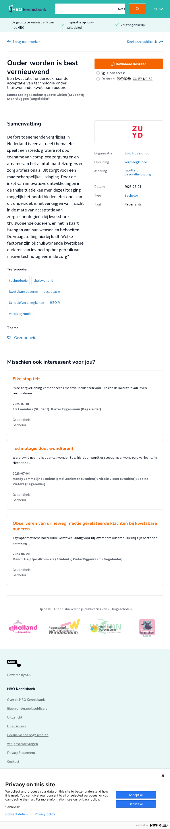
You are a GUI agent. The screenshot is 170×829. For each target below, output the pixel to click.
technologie (18, 280)
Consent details (16, 814)
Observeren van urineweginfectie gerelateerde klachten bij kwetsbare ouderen (85, 526)
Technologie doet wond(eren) (43, 448)
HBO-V (55, 302)
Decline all (136, 804)
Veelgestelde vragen (22, 744)
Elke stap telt (26, 379)
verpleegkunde (20, 313)
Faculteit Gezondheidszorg (137, 172)
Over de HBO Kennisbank (26, 699)
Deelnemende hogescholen (27, 735)
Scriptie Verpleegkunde (26, 302)
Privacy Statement (21, 752)
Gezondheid (22, 419)
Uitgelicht (15, 717)
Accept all (136, 795)
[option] (128, 132)
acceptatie (52, 291)
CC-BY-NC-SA (143, 78)
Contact (13, 761)
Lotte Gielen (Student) (65, 94)
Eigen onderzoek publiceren (28, 708)
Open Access (16, 726)
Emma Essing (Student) (26, 94)
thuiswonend (43, 280)
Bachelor (131, 195)
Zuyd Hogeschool (137, 153)
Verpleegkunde (135, 162)
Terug (26, 42)
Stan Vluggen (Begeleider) (28, 98)
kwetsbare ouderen (23, 291)
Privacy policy (45, 814)
